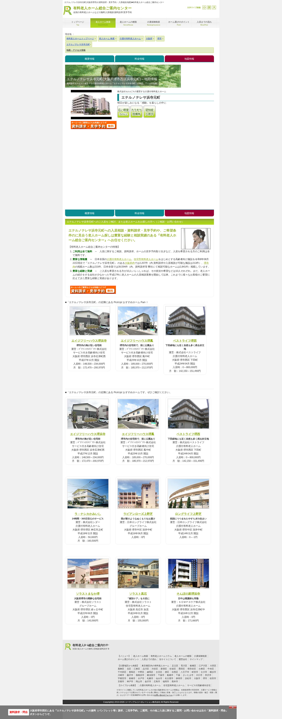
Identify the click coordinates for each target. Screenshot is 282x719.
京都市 (121, 681)
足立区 (175, 665)
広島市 (157, 681)
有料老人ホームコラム (161, 656)
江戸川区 (203, 665)
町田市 (195, 672)
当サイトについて (167, 659)
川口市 (199, 675)
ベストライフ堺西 (185, 340)
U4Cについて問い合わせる (93, 290)
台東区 (202, 669)
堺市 (205, 678)
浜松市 (188, 678)
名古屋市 (169, 678)
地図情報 (189, 58)
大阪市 (197, 678)
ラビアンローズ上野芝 (138, 514)
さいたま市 (188, 675)
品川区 (146, 669)
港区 (167, 672)
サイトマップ (196, 659)
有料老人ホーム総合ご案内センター (102, 10)
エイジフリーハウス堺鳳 (137, 340)
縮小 (204, 7)
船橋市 (170, 675)
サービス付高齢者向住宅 (199, 685)
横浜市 (213, 672)
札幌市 (150, 678)
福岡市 (166, 681)
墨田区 (182, 669)
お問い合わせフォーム (163, 695)
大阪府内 (130, 262)
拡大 (214, 7)
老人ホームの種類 (182, 656)
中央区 (211, 669)
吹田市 (213, 678)
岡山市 (139, 681)
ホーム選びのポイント (128, 659)
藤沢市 (130, 675)
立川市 (204, 672)
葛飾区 (121, 669)
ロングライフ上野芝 (188, 514)
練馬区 (150, 672)
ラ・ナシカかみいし (88, 514)
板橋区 (193, 665)
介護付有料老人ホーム (119, 259)
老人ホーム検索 (140, 656)
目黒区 (175, 672)
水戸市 (141, 678)
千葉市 (161, 675)
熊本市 (175, 681)
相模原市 (140, 675)
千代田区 (122, 672)
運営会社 (183, 659)
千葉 (178, 675)
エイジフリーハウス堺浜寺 (89, 340)
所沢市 (208, 675)
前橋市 (132, 678)
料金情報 (139, 58)
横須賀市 (151, 675)
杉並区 (173, 669)
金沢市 (148, 681)
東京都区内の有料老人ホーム (155, 665)
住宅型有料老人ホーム (146, 259)
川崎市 (121, 675)
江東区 (137, 669)
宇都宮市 (122, 678)
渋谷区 (155, 669)
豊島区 (132, 672)
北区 (129, 669)
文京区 (159, 672)
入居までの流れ (149, 659)
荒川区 (184, 665)
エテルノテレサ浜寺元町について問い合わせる (94, 125)
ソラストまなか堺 (88, 593)
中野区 (141, 672)
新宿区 (164, 669)
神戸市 (130, 681)
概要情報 (89, 58)
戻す (209, 7)
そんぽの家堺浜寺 (188, 593)
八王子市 (185, 672)
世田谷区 (192, 669)
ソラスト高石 (138, 593)
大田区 (213, 665)
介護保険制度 (200, 656)
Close (233, 707)
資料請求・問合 (18, 712)
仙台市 (159, 678)
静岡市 (179, 678)
